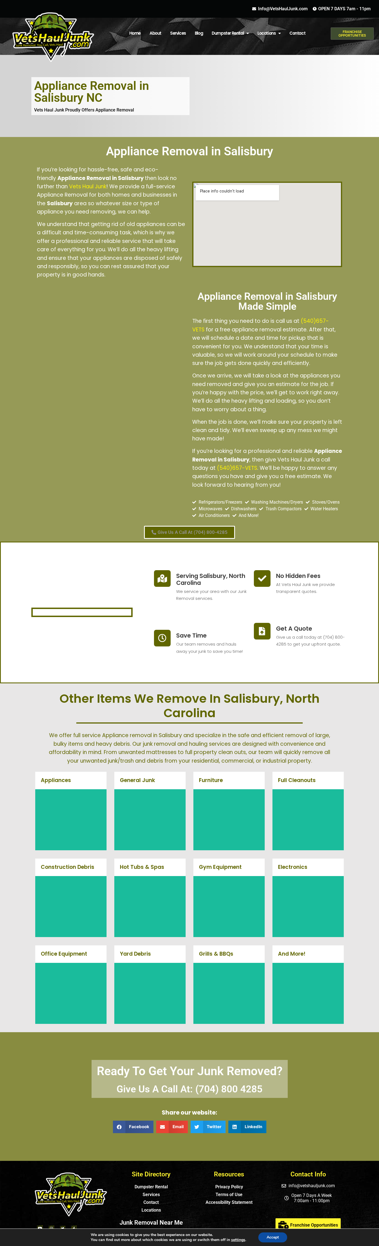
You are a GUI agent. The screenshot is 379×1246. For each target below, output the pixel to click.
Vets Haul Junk (87, 186)
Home (135, 33)
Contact (297, 33)
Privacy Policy (229, 1186)
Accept (273, 1237)
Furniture (211, 780)
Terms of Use (229, 1194)
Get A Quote (294, 629)
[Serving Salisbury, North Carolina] (162, 578)
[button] (133, 1127)
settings (238, 1239)
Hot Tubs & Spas (142, 867)
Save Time (191, 635)
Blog (199, 33)
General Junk (137, 780)
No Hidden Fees (298, 576)
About (155, 33)
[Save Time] (162, 638)
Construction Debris (67, 867)
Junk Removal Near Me (151, 1222)
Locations (151, 1210)
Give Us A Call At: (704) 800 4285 (189, 1089)
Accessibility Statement (229, 1202)
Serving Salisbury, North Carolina (210, 579)
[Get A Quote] (262, 631)
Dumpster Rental (228, 33)
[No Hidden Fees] (262, 578)
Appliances (56, 780)
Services (178, 33)
